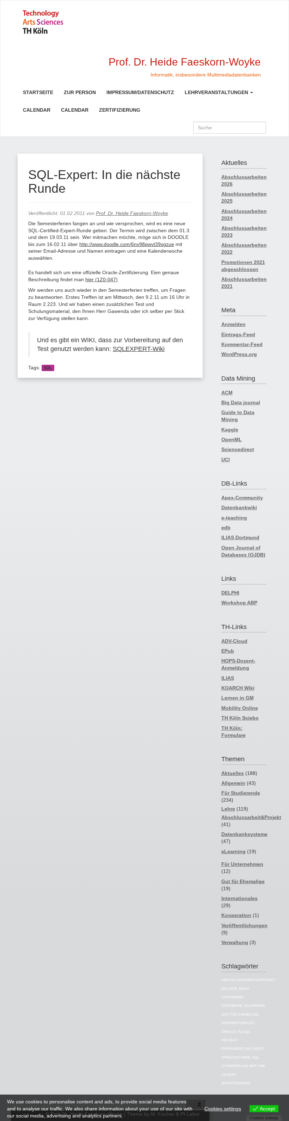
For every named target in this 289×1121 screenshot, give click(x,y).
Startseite (38, 92)
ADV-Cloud (234, 641)
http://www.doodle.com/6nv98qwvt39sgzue (126, 244)
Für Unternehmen (242, 864)
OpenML (231, 439)
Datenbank (232, 1006)
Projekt (229, 1040)
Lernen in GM (237, 698)
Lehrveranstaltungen (217, 92)
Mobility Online (239, 708)
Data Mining (232, 997)
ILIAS (227, 678)
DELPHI (230, 593)
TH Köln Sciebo (240, 718)
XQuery (228, 1075)
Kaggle (229, 429)
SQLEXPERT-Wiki (139, 348)
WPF (253, 1066)
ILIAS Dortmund (240, 537)
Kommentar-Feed (242, 344)
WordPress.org (239, 354)
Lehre (228, 809)
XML (262, 1066)
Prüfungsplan (236, 1049)
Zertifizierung (119, 110)
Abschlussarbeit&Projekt (251, 817)
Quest (258, 1049)
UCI (225, 459)
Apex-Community (242, 497)
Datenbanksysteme (244, 834)
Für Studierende (240, 793)
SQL (48, 368)
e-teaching (234, 518)
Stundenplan (234, 1066)
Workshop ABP (239, 602)
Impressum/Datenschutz (140, 92)
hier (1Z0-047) (101, 279)
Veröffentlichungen (244, 925)
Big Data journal (240, 402)
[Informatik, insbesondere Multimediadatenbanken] (68, 22)
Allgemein (233, 783)
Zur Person (80, 92)
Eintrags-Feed (238, 334)
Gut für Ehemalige (243, 881)
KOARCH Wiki (237, 688)
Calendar (36, 110)
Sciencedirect (237, 449)
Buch (244, 989)
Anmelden (233, 324)
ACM (227, 392)
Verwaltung (234, 942)
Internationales (239, 898)
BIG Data (229, 989)
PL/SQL (244, 1032)
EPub (227, 651)
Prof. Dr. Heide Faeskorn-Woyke (132, 213)
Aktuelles (232, 773)
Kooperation (236, 915)
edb (225, 527)
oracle (228, 1032)
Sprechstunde (236, 1057)
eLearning (233, 851)
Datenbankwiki (239, 507)
